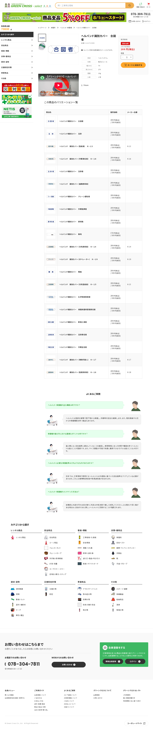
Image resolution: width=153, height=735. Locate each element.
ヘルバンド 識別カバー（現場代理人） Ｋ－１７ (77, 359)
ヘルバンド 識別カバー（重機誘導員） (74, 184)
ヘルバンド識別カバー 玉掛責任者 (73, 334)
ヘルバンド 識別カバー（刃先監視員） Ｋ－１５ (77, 284)
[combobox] (90, 5)
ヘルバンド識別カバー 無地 (70, 234)
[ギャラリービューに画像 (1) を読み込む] (42, 38)
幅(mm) (89, 66)
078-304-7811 (24, 664)
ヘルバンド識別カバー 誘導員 (71, 221)
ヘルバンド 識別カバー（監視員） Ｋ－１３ (76, 146)
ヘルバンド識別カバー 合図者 (71, 121)
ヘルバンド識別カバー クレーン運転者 (74, 196)
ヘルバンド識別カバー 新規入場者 (73, 322)
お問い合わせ (67, 664)
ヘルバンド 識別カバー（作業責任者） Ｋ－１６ (77, 159)
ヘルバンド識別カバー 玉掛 (70, 133)
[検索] (129, 5)
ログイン (133, 661)
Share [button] (86, 85)
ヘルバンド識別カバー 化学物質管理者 (74, 297)
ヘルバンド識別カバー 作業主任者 (73, 347)
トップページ (42, 28)
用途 (88, 58)
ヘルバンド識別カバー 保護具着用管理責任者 (77, 309)
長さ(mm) (89, 69)
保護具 (53, 28)
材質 (88, 62)
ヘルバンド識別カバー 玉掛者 (71, 171)
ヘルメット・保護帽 (66, 28)
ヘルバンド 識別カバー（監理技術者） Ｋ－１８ (77, 372)
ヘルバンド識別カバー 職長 (70, 272)
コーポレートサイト (134, 723)
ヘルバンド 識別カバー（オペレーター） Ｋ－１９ (78, 259)
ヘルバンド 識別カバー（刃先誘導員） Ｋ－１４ (77, 246)
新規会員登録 (111, 661)
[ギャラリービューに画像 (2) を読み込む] (42, 46)
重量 (88, 73)
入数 (88, 77)
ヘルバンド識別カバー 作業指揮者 (73, 209)
